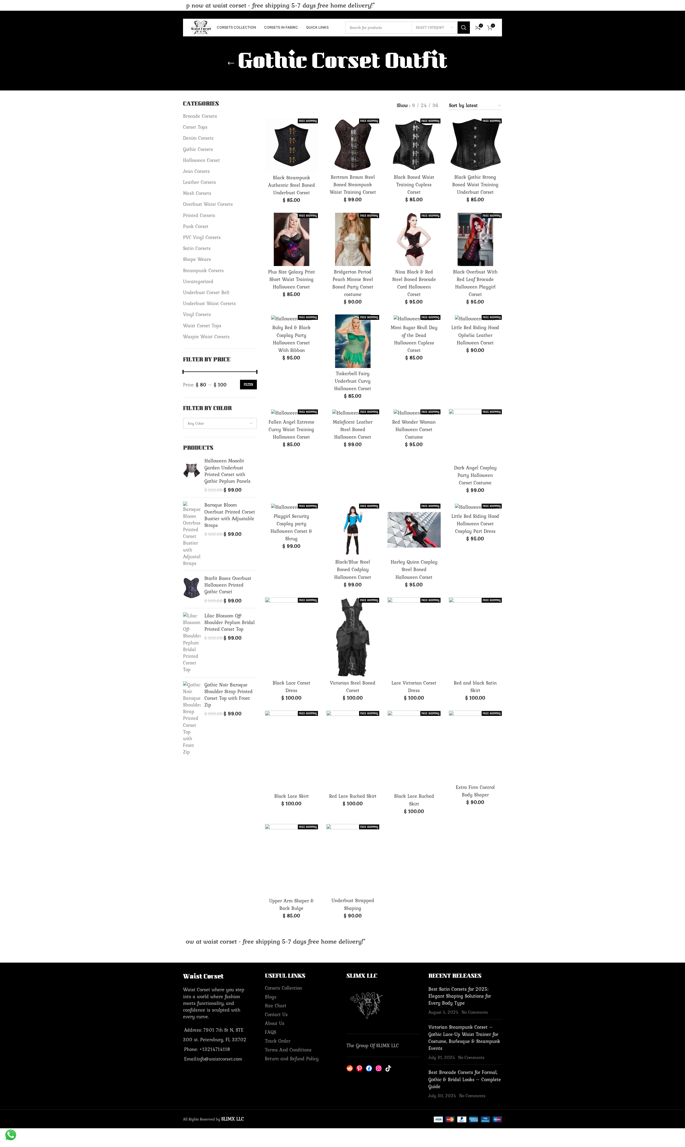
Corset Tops (195, 127)
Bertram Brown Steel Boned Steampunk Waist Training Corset (353, 184)
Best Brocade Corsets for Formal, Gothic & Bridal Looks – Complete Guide (464, 1079)
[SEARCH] (464, 27)
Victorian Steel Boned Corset (352, 686)
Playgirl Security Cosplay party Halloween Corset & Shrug (291, 527)
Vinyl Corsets (197, 314)
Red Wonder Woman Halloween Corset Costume (414, 429)
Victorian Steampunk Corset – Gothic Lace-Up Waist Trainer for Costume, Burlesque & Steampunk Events (464, 1037)
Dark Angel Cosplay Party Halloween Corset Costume (475, 475)
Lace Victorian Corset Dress (413, 686)
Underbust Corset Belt (206, 292)
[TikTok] (388, 1068)
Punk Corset (195, 226)
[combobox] (220, 423)
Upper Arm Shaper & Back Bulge (291, 904)
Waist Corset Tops (202, 325)
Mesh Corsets (197, 193)
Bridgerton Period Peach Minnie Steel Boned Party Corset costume (352, 283)
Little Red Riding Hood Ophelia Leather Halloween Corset (475, 335)
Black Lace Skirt (291, 796)
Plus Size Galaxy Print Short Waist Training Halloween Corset (291, 279)
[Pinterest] (359, 1068)
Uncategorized (198, 281)
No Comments (475, 1012)
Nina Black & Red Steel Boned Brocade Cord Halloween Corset (414, 283)
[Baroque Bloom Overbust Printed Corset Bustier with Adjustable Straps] (191, 534)
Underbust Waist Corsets (209, 303)
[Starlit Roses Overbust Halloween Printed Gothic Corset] (191, 589)
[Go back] (231, 63)
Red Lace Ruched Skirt (352, 796)
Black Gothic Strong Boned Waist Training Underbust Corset (475, 184)
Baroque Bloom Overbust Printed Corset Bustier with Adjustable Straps (229, 515)
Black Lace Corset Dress (291, 686)
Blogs (270, 996)
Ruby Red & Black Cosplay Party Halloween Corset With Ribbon (291, 339)
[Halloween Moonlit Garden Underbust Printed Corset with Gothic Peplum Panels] (191, 475)
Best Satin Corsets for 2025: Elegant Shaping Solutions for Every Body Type (459, 996)
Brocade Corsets (200, 116)
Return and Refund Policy (292, 1058)
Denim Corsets (198, 138)
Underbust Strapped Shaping (353, 904)
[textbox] (220, 423)
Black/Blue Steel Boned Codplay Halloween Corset (352, 569)
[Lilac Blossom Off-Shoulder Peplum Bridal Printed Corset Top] (191, 642)
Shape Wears (197, 259)
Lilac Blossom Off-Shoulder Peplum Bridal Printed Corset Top (229, 622)
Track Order (277, 1041)
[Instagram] (378, 1068)
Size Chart (275, 1005)
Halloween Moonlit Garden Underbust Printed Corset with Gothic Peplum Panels (227, 470)
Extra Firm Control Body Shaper (475, 791)
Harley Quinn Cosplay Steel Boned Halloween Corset (414, 569)
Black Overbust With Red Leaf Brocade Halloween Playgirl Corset (475, 283)
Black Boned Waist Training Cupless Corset (414, 184)
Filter (248, 384)
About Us (274, 1023)
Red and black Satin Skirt (475, 686)
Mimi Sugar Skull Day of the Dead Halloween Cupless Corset (414, 339)
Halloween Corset (201, 160)
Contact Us (276, 1014)
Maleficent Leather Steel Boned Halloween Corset (352, 429)
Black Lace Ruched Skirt (414, 799)
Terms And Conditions (288, 1049)
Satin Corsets (197, 248)
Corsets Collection (283, 988)
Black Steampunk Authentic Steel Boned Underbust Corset (291, 185)
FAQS (270, 1032)
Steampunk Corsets (203, 270)
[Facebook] (369, 1068)
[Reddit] (350, 1068)
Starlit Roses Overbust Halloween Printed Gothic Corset (227, 585)
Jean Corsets (196, 171)
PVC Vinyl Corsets (202, 237)
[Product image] (291, 145)
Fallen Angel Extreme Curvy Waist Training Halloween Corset (291, 429)
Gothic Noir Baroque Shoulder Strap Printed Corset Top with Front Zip (228, 694)
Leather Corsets (199, 182)
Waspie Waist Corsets (206, 336)
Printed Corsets (199, 215)
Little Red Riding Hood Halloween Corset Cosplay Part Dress (475, 523)
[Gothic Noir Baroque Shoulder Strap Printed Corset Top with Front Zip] (191, 718)
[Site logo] (201, 27)
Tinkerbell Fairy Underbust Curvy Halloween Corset (352, 381)
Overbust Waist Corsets (208, 204)
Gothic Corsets (198, 149)
